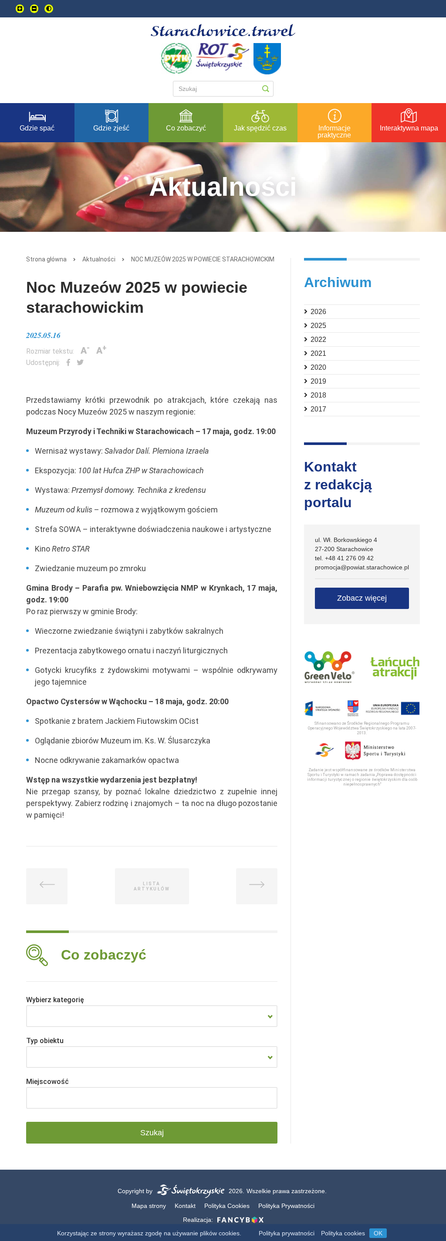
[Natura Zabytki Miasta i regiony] (151, 1016)
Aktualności (98, 259)
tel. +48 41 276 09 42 (344, 558)
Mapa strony (149, 1205)
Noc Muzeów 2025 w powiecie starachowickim (202, 259)
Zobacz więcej (362, 598)
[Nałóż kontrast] (48, 8)
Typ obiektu (45, 1041)
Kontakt (185, 1205)
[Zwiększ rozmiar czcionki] (20, 8)
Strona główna (46, 259)
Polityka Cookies (227, 1205)
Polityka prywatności (286, 1233)
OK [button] (378, 1233)
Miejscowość (47, 1081)
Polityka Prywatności (286, 1205)
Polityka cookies (343, 1233)
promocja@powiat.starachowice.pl (362, 567)
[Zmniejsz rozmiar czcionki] (34, 8)
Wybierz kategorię (55, 1000)
